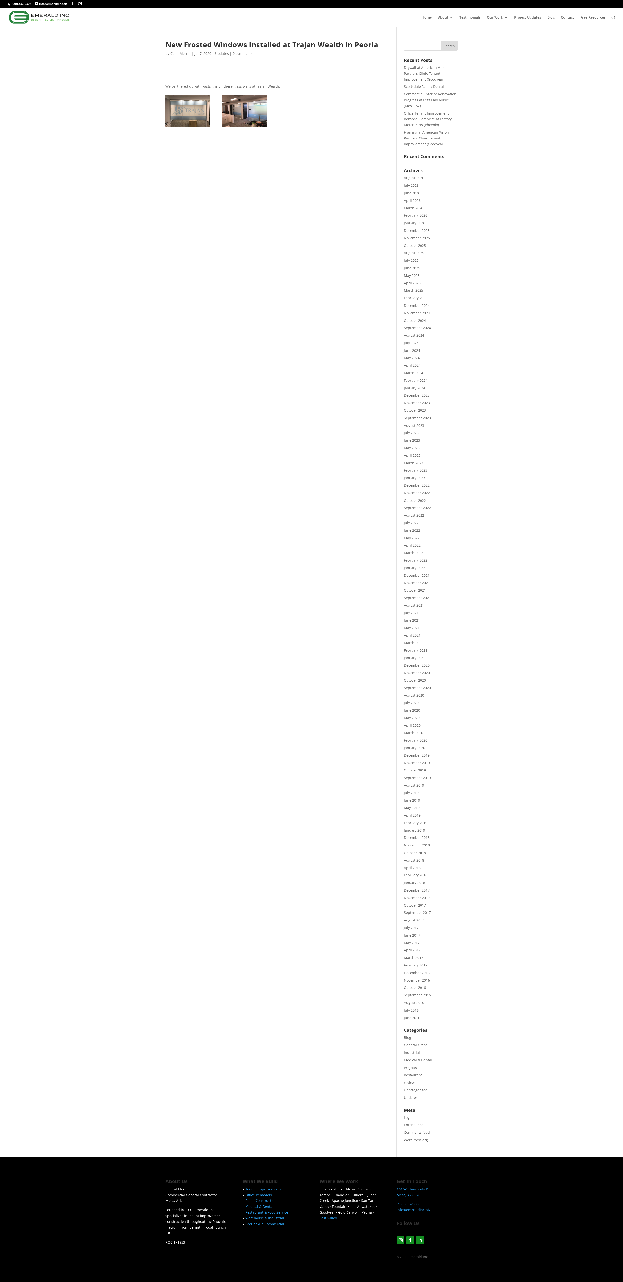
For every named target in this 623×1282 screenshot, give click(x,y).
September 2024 (417, 327)
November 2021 (417, 582)
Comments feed (417, 1132)
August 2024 (414, 335)
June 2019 (412, 800)
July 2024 (411, 343)
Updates (222, 53)
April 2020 (412, 725)
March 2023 (413, 463)
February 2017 (415, 965)
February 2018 (415, 875)
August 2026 (414, 178)
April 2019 (412, 815)
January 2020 (414, 747)
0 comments (243, 53)
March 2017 (413, 957)
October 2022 (415, 500)
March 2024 (413, 373)
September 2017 (417, 912)
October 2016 (415, 987)
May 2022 (412, 538)
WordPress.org (416, 1140)
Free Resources (592, 17)
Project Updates (527, 17)
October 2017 (415, 905)
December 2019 (417, 755)
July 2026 (411, 185)
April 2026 (412, 200)
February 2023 (415, 470)
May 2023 (412, 448)
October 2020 (415, 680)
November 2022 (417, 493)
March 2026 (413, 208)
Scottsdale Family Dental (424, 86)
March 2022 (413, 552)
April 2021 (412, 635)
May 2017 (412, 942)
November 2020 (417, 672)
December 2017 (417, 890)
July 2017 (411, 927)
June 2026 (412, 193)
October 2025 (415, 245)
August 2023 (414, 425)
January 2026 (414, 223)
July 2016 (411, 1010)
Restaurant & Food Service (266, 1212)
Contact (567, 17)
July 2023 (411, 432)
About (443, 17)
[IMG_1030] (244, 127)
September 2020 (417, 688)
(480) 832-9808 (21, 4)
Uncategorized (416, 1090)
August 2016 (414, 1002)
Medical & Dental (418, 1060)
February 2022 (415, 560)
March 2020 (413, 732)
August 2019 (414, 785)
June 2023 (412, 440)
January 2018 (414, 882)
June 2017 (412, 935)
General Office (415, 1045)
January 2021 (414, 657)
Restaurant (413, 1075)
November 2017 (417, 897)
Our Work (495, 17)
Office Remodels (258, 1195)
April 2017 (412, 950)
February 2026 (415, 215)
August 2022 (414, 515)
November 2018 (417, 845)
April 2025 (412, 283)
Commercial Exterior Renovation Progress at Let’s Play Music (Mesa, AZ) (430, 100)
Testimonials (470, 17)
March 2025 (413, 290)
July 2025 (411, 260)
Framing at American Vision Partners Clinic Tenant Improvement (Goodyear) (426, 138)
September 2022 (417, 507)
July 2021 (411, 613)
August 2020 (414, 695)
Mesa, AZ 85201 (409, 1195)
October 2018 (415, 852)
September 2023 (417, 418)
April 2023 (412, 455)
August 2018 (414, 860)
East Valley (328, 1218)
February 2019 (415, 822)
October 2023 (415, 410)
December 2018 (417, 837)
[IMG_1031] (187, 127)
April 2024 (412, 365)
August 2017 (414, 920)
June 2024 (412, 350)
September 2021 (417, 597)
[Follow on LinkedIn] (420, 1240)
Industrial (412, 1052)
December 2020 (417, 665)
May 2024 (412, 357)
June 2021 (412, 620)
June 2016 (412, 1017)
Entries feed (414, 1125)
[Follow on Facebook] (410, 1240)
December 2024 (417, 305)
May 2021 (412, 627)
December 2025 (417, 230)
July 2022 (411, 522)
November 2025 (417, 238)
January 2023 (414, 477)
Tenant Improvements (263, 1189)
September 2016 (417, 995)
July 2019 (411, 792)
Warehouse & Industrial (264, 1218)
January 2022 (414, 568)
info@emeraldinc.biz (414, 1210)
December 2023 (417, 395)
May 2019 (412, 807)
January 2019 (414, 830)
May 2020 (412, 717)
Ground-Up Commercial (264, 1224)
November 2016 (417, 980)
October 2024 (415, 320)
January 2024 (414, 388)
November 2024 (417, 313)
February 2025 (415, 298)
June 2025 (412, 268)
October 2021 (415, 590)
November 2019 (417, 763)
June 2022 (412, 530)
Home (427, 17)
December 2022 (417, 485)
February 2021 (415, 650)
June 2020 (412, 710)
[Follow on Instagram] (400, 1240)
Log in (409, 1117)
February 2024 (415, 380)
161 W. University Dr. (414, 1189)
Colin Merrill (180, 53)
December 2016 (417, 972)
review (409, 1082)
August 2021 (414, 605)
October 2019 (415, 770)
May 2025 (412, 275)
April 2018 (412, 867)
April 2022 (412, 545)
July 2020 (411, 702)
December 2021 (417, 575)
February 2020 (415, 740)
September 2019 (417, 777)
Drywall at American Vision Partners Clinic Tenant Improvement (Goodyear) (426, 73)
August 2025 (414, 253)
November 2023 (417, 402)
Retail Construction (260, 1200)
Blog (551, 17)
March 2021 (413, 643)
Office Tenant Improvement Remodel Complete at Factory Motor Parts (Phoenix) (428, 119)
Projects (410, 1067)
